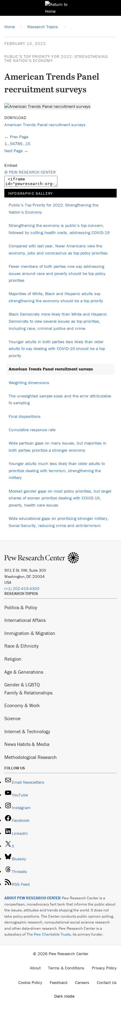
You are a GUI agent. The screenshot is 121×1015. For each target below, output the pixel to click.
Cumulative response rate (32, 429)
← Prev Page (16, 137)
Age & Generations (23, 672)
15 (27, 143)
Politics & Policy (20, 607)
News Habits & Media (26, 744)
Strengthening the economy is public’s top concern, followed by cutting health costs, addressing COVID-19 (59, 229)
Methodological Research (30, 757)
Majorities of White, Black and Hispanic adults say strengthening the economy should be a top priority (56, 297)
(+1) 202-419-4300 (21, 588)
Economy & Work (22, 705)
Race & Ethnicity (21, 646)
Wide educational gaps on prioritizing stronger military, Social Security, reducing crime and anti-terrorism (59, 522)
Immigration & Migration (29, 633)
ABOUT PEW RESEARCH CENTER (32, 898)
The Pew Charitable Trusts (49, 934)
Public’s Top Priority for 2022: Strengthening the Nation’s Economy (56, 58)
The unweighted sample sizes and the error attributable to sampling (60, 399)
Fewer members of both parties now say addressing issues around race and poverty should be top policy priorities (57, 273)
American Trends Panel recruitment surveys (45, 124)
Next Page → (16, 150)
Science (12, 718)
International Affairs (25, 620)
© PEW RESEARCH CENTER (30, 172)
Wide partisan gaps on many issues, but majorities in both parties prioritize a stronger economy (57, 446)
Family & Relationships (28, 692)
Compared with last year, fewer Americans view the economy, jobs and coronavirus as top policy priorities (58, 249)
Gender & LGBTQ (22, 684)
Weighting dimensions (29, 382)
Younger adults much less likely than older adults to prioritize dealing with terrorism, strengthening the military (57, 470)
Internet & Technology (27, 731)
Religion (12, 659)
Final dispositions (25, 416)
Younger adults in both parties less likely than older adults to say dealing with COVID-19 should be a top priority (57, 348)
